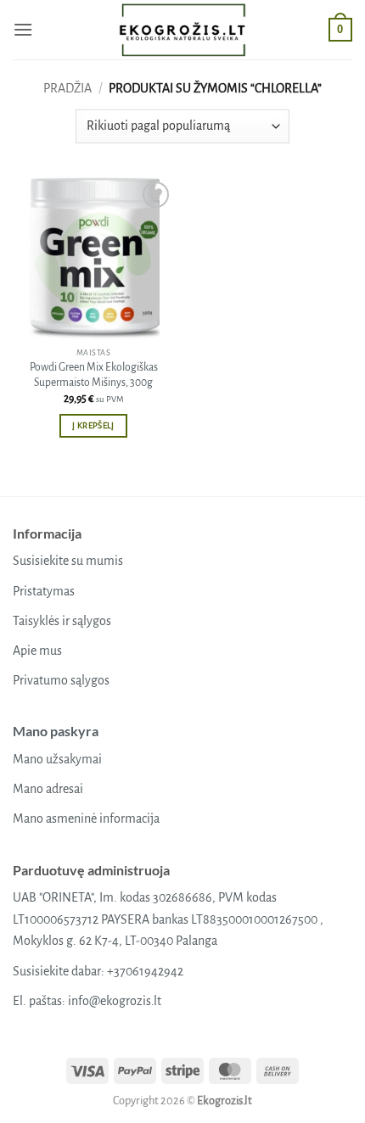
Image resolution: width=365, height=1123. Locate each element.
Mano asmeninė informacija (86, 818)
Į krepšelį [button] (93, 425)
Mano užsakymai (57, 759)
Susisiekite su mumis (68, 560)
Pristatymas (44, 591)
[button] (23, 29)
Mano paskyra (55, 731)
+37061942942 (145, 971)
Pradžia (67, 88)
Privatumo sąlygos (61, 680)
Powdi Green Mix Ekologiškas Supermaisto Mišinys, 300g (94, 374)
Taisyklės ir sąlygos (62, 621)
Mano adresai (48, 789)
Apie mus (37, 650)
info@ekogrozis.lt (114, 1001)
